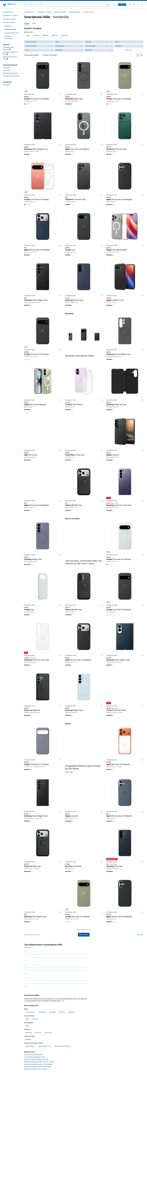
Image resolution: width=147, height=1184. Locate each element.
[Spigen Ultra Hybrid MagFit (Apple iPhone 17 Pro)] (124, 234)
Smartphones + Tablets (10, 15)
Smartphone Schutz (9, 22)
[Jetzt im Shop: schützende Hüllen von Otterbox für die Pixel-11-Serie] (83, 541)
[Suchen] (26, 4)
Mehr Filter (128, 50)
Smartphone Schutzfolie (11, 33)
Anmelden (122, 4)
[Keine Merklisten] (138, 4)
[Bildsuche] (108, 4)
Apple (28, 35)
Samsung (36, 35)
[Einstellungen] (114, 4)
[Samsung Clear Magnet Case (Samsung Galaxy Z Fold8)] (42, 901)
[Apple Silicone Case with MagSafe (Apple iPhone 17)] (124, 184)
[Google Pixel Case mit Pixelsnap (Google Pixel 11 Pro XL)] (42, 338)
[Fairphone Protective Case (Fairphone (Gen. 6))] (124, 134)
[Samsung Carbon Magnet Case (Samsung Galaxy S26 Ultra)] (42, 285)
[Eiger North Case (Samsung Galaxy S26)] (42, 439)
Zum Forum (27, 948)
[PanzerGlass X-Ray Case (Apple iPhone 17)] (83, 439)
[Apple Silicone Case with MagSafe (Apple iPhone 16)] (124, 901)
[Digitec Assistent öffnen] (130, 4)
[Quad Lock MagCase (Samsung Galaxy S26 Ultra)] (42, 695)
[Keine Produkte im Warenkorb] (142, 4)
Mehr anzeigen (83, 934)
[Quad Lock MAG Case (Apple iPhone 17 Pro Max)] (42, 851)
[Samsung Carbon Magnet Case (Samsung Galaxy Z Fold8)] (42, 134)
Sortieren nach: (28, 55)
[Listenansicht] (141, 55)
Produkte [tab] (27, 23)
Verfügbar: (46, 55)
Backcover (55, 35)
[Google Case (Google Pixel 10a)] (83, 234)
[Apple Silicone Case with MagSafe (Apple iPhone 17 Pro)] (42, 234)
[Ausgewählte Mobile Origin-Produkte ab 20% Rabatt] (83, 748)
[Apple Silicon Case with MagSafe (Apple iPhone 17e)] (42, 490)
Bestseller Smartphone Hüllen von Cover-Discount (39, 1062)
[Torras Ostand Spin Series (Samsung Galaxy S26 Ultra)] (124, 695)
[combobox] (36, 55)
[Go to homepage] (9, 4)
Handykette (8, 26)
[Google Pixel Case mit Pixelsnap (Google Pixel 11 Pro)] (42, 83)
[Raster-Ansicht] (138, 55)
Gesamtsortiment (8, 12)
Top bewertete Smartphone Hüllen (34, 1057)
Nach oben (140, 934)
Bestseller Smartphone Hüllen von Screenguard (38, 1064)
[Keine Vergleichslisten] (134, 4)
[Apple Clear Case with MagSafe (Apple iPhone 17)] (83, 134)
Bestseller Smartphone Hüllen (33, 1054)
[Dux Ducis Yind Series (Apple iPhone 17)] (83, 851)
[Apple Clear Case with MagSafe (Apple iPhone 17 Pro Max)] (124, 749)
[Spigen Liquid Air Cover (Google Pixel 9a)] (124, 285)
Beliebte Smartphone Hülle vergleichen (36, 1069)
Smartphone (6, 70)
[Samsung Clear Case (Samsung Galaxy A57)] (124, 851)
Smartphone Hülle (10, 29)
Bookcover (64, 35)
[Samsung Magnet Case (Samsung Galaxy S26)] (83, 83)
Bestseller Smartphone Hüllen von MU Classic (38, 1066)
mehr (63, 1001)
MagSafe (45, 35)
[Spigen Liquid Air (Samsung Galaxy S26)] (124, 439)
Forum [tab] (34, 23)
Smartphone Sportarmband (8, 37)
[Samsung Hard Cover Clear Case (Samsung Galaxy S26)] (124, 490)
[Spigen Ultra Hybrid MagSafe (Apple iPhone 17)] (42, 389)
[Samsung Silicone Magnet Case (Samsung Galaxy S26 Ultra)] (124, 338)
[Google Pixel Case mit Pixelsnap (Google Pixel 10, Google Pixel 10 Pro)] (42, 749)
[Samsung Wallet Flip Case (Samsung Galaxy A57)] (124, 389)
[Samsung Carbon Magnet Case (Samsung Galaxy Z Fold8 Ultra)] (42, 800)
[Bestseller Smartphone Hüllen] (83, 334)
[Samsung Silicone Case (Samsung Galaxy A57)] (83, 285)
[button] (60, 94)
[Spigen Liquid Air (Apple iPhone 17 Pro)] (83, 800)
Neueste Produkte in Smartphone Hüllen (36, 1059)
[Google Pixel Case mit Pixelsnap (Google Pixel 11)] (124, 594)
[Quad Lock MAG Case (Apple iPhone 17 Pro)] (83, 490)
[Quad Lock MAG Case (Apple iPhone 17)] (83, 594)
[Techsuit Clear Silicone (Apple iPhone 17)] (83, 389)
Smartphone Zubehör (9, 19)
